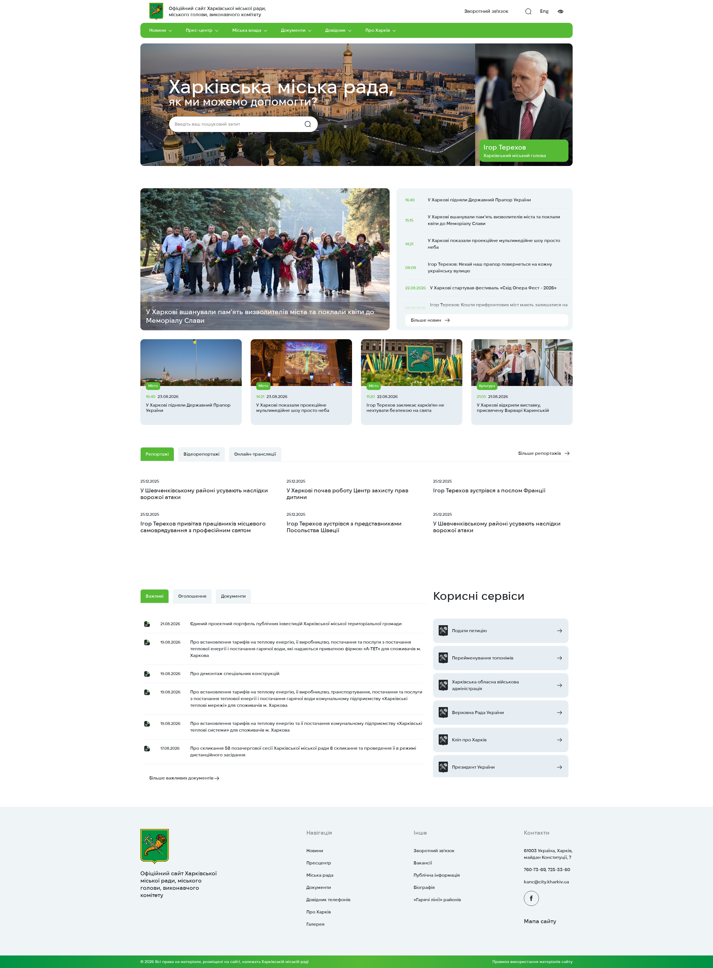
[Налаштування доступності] (560, 11)
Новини (157, 30)
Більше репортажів (539, 453)
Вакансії (423, 863)
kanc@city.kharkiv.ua (546, 881)
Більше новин (426, 320)
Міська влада (246, 30)
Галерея (315, 924)
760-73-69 (535, 869)
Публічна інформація (437, 875)
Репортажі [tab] (157, 454)
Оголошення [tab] (192, 596)
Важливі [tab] (154, 596)
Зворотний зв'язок (486, 11)
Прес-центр (199, 30)
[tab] (255, 454)
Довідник (335, 30)
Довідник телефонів (328, 899)
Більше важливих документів (181, 778)
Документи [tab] (233, 596)
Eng (544, 11)
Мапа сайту (540, 921)
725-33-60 (559, 869)
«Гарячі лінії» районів (437, 899)
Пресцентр (318, 863)
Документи (293, 30)
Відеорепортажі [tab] (201, 454)
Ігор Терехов (505, 147)
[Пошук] (528, 11)
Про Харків (377, 30)
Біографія (424, 887)
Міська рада (319, 875)
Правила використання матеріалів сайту (532, 961)
